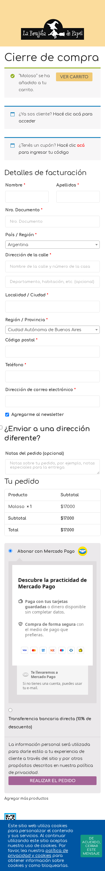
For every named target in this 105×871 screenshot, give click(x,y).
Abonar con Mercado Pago (47, 551)
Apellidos (67, 185)
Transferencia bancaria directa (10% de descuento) (49, 723)
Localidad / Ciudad (26, 295)
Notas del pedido (34, 453)
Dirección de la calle (28, 255)
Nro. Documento (24, 210)
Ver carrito (74, 77)
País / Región (21, 235)
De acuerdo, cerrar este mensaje (91, 846)
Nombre (15, 185)
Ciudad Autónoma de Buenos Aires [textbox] (44, 330)
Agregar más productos (26, 799)
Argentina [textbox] (18, 245)
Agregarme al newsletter (37, 414)
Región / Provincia (26, 320)
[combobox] (52, 245)
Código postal (21, 340)
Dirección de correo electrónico (40, 390)
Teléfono (15, 365)
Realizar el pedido (53, 781)
